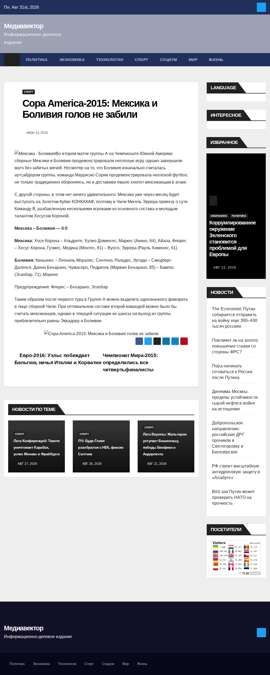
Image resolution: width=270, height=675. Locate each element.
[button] (262, 59)
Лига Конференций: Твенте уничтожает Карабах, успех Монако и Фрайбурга (36, 447)
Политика (37, 60)
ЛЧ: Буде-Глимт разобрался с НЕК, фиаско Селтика (100, 447)
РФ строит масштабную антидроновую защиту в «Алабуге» (236, 472)
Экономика (72, 60)
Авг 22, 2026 (225, 267)
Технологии (109, 60)
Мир (193, 60)
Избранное (219, 215)
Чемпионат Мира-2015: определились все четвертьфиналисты (130, 362)
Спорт (141, 60)
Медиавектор (23, 26)
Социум (168, 60)
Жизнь (216, 60)
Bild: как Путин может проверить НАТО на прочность (233, 497)
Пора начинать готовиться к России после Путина (232, 372)
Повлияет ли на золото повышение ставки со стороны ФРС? (235, 346)
